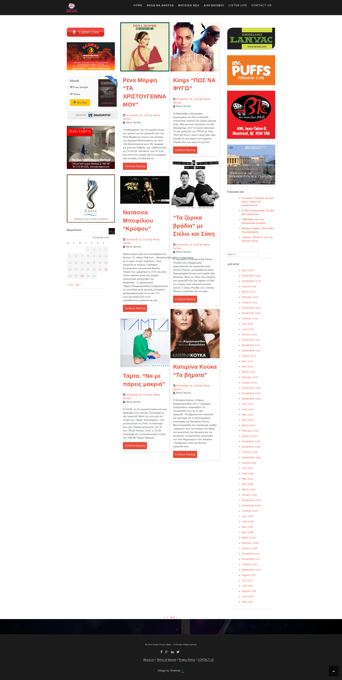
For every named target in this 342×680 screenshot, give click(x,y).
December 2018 (251, 500)
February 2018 (250, 543)
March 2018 (248, 537)
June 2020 (248, 409)
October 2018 (250, 510)
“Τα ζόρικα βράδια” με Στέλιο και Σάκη (194, 225)
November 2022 (251, 313)
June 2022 (248, 329)
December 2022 (251, 307)
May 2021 (247, 361)
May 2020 (247, 414)
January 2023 (249, 302)
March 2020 (249, 425)
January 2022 (249, 334)
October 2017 (249, 564)
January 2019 (249, 494)
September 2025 (251, 281)
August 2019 (249, 462)
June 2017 (247, 585)
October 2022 (250, 318)
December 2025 (251, 275)
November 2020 (251, 393)
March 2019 (248, 489)
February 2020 (250, 430)
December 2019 (251, 441)
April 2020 (248, 420)
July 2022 (247, 323)
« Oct (70, 284)
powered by (81, 115)
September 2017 (251, 569)
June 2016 (248, 596)
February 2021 (250, 377)
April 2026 (248, 270)
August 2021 (249, 355)
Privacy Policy (187, 659)
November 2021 (251, 345)
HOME (138, 5)
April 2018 (247, 532)
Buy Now (81, 102)
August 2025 (249, 286)
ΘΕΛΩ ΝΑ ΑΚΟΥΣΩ (160, 5)
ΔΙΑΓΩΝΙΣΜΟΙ (214, 5)
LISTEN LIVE (238, 5)
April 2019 (247, 484)
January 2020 (249, 436)
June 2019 (247, 473)
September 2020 (251, 398)
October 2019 (250, 452)
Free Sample (80, 87)
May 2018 (247, 527)
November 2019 (251, 446)
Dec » (78, 284)
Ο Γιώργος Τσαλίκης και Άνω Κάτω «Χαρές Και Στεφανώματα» (258, 202)
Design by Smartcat (169, 670)
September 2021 (251, 350)
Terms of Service (166, 659)
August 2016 (249, 591)
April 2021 (247, 366)
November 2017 (251, 559)
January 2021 (249, 382)
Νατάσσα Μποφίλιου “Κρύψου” (138, 220)
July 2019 (247, 468)
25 (105, 269)
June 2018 (248, 521)
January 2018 (249, 548)
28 (82, 275)
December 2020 (251, 388)
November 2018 (251, 505)
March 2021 (248, 371)
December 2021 (251, 339)
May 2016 (247, 601)
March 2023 (248, 291)
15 (88, 262)
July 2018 (247, 516)
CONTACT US (262, 5)
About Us (148, 659)
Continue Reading (135, 166)
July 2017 (247, 580)
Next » (173, 617)
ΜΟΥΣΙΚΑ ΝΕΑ (188, 5)
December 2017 (251, 553)
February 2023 (250, 297)
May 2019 (247, 478)
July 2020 (247, 404)
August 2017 (249, 575)
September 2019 (251, 457)
